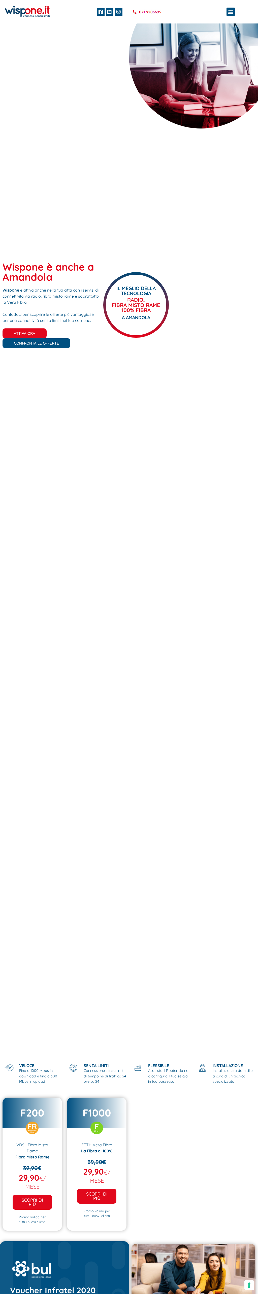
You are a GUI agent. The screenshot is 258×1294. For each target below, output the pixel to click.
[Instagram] (118, 11)
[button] (231, 12)
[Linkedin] (109, 11)
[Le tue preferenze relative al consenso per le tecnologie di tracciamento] (249, 1285)
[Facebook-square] (100, 11)
